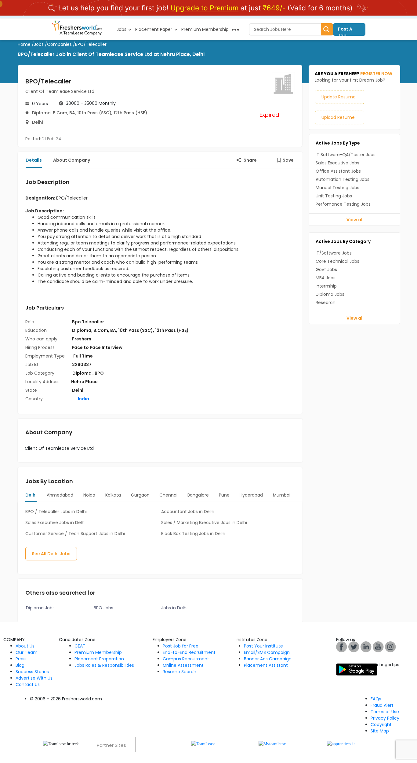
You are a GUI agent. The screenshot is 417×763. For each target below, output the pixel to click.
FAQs (376, 699)
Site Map (380, 731)
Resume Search (179, 672)
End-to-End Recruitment (189, 652)
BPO (99, 373)
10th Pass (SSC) (94, 113)
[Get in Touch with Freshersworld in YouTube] (353, 647)
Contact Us (28, 684)
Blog (20, 665)
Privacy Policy (385, 718)
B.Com (60, 113)
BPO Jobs (103, 608)
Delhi (37, 122)
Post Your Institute (263, 646)
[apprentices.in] (341, 743)
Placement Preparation (99, 659)
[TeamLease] (203, 743)
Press (21, 659)
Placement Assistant (266, 665)
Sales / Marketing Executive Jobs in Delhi (204, 522)
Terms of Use (385, 712)
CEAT (79, 646)
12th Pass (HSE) (130, 113)
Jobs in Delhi (174, 608)
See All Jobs (51, 554)
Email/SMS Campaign (267, 652)
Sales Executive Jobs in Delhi (55, 522)
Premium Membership (98, 652)
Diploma (41, 113)
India (83, 399)
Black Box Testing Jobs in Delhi (193, 533)
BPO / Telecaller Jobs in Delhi (56, 511)
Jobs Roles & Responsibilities (104, 665)
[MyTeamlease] (272, 743)
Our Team (27, 652)
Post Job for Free (180, 646)
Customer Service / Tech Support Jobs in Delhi (75, 533)
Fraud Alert (382, 705)
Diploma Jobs (40, 608)
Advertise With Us (34, 678)
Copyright (381, 724)
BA (72, 113)
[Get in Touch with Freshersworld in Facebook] (341, 647)
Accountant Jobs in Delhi (187, 511)
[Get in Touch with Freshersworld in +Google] (378, 647)
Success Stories (32, 672)
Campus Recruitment (186, 659)
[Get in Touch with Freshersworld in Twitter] (390, 647)
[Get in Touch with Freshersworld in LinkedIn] (366, 647)
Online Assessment (183, 665)
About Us (25, 646)
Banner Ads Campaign (268, 659)
